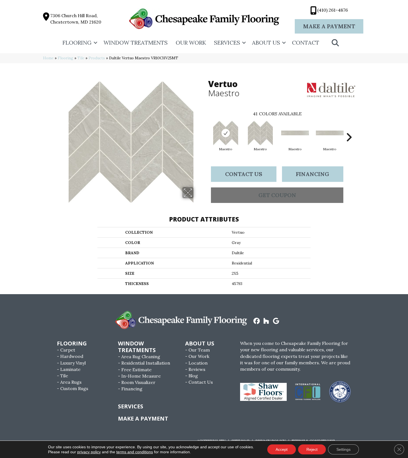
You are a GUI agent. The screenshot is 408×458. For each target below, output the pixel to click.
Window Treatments (136, 42)
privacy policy (89, 452)
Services (227, 42)
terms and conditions (134, 452)
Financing (312, 174)
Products (97, 57)
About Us (266, 42)
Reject (312, 449)
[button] (95, 42)
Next (349, 129)
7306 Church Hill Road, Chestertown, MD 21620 (75, 19)
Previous (205, 129)
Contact (305, 42)
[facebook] (257, 321)
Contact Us (243, 174)
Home (48, 57)
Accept (282, 449)
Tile (80, 57)
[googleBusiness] (276, 321)
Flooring (77, 42)
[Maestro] (226, 133)
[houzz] (266, 321)
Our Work (191, 42)
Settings (343, 449)
